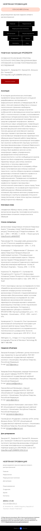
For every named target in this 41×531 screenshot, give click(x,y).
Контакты (15, 43)
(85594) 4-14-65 (8, 501)
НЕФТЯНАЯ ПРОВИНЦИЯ (15, 461)
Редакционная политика (20, 28)
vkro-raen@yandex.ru (10, 503)
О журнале (14, 38)
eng (27, 43)
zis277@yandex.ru (12, 364)
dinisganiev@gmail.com (14, 428)
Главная (12, 24)
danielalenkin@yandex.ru (14, 414)
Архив (27, 38)
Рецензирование (28, 33)
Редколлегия (26, 24)
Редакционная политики (11, 478)
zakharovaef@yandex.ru (14, 383)
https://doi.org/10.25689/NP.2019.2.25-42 (17, 75)
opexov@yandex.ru (12, 400)
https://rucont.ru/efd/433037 (10, 236)
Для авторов (11, 33)
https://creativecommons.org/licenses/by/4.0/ (17, 522)
